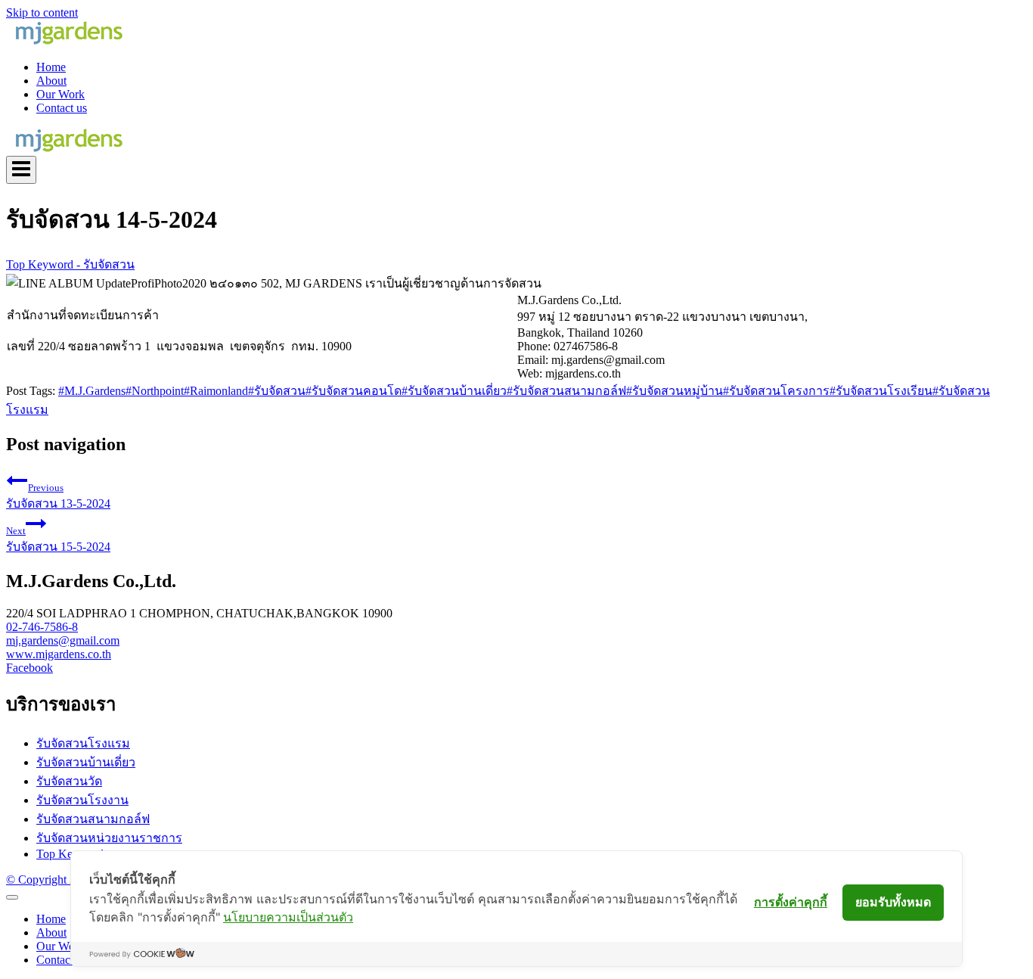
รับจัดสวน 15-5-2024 (58, 539)
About (51, 80)
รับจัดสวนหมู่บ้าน (674, 390)
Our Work (60, 94)
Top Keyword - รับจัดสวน (70, 264)
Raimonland (216, 390)
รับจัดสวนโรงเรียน (881, 390)
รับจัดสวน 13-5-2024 (58, 496)
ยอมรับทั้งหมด (893, 901)
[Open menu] (21, 170)
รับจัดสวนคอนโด (354, 390)
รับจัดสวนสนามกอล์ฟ (566, 390)
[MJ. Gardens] (68, 41)
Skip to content (42, 12)
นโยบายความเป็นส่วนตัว (288, 917)
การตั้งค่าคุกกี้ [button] (790, 901)
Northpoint (155, 390)
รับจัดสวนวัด (69, 781)
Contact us (61, 107)
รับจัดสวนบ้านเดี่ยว (454, 390)
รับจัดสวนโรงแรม (83, 743)
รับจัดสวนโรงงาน (82, 800)
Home (51, 67)
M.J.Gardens (92, 390)
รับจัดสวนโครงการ (776, 390)
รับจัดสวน (277, 390)
